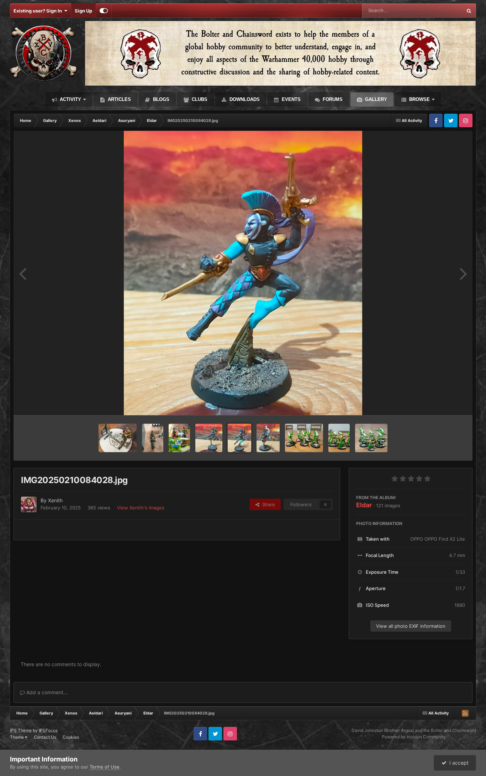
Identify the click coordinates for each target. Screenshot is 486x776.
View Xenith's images (140, 507)
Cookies (71, 737)
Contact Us (45, 737)
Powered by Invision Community (414, 736)
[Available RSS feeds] (465, 713)
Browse (419, 99)
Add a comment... (46, 692)
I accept (458, 763)
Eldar (364, 505)
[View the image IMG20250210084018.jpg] (268, 438)
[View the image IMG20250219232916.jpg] (118, 438)
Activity (69, 99)
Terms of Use (105, 767)
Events (290, 99)
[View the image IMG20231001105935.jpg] (339, 438)
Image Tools (443, 402)
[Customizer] (103, 11)
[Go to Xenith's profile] (29, 504)
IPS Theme (21, 730)
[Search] (469, 11)
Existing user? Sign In (39, 11)
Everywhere (440, 10)
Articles (118, 99)
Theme (17, 737)
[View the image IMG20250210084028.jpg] (239, 438)
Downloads (244, 99)
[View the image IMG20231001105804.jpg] (304, 438)
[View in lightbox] (243, 273)
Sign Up (83, 11)
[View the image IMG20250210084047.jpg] (208, 438)
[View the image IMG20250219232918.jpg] (152, 438)
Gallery (375, 99)
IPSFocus (48, 730)
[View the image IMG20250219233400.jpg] (179, 438)
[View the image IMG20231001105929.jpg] (371, 438)
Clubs (198, 99)
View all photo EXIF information (410, 626)
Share (267, 504)
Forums (332, 99)
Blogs (160, 99)
